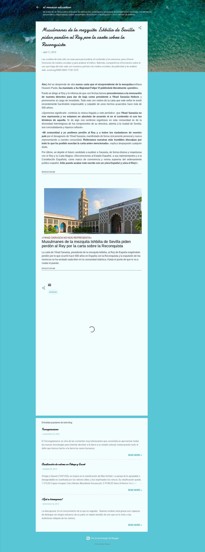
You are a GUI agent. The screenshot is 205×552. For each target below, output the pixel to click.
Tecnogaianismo (50, 429)
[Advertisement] (175, 42)
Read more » (135, 455)
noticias (53, 292)
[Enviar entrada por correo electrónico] (49, 286)
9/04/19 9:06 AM (48, 172)
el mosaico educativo (57, 7)
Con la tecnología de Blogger (104, 538)
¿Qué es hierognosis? (52, 499)
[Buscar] (167, 8)
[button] (140, 28)
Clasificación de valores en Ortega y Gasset (63, 464)
